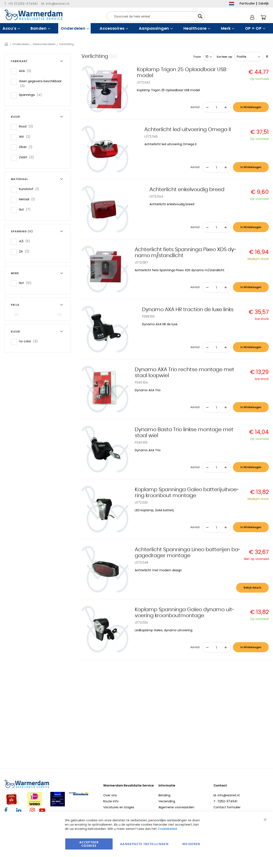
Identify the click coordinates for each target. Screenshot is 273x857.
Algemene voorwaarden (176, 807)
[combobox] (156, 16)
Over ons (110, 795)
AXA (26, 71)
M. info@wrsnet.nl (226, 795)
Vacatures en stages (118, 807)
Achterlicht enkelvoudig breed (187, 189)
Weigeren (191, 844)
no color (29, 341)
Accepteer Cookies (89, 844)
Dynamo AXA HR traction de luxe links (188, 309)
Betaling (164, 795)
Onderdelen (20, 44)
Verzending (166, 801)
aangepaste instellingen (144, 844)
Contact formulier (227, 807)
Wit (26, 136)
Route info (111, 801)
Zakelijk (263, 3)
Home (6, 44)
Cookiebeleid (167, 829)
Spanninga (31, 94)
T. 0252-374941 (225, 801)
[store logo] (33, 15)
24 (25, 251)
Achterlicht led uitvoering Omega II (187, 129)
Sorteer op (224, 57)
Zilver (27, 147)
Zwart (27, 157)
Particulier (247, 3)
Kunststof (30, 189)
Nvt (26, 209)
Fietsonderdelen (44, 44)
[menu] (136, 28)
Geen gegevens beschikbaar (40, 83)
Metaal (28, 199)
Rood (27, 126)
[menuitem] (11, 28)
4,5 (26, 241)
